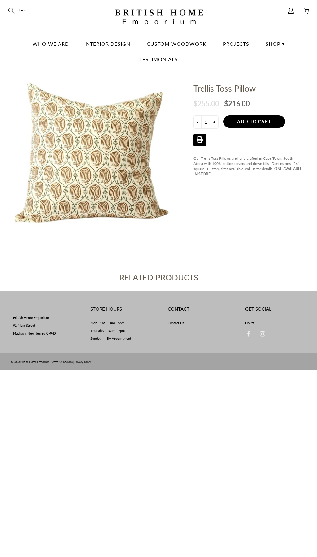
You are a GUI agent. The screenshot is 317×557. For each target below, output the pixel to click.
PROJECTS (236, 44)
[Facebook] (248, 334)
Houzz (249, 323)
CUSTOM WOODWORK (176, 44)
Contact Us (176, 323)
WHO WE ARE (50, 44)
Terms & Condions (62, 362)
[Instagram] (262, 334)
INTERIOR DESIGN (107, 44)
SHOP (274, 44)
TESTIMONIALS (158, 59)
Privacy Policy (83, 362)
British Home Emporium (35, 362)
